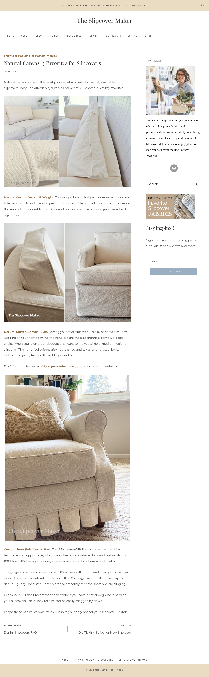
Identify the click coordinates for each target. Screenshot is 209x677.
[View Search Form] (202, 5)
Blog (39, 36)
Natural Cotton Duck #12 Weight (29, 197)
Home (10, 36)
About (25, 36)
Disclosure (105, 660)
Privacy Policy (84, 660)
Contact (133, 36)
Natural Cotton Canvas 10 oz (25, 332)
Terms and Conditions (132, 660)
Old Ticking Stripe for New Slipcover (104, 629)
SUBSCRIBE (173, 271)
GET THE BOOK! (135, 5)
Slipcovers (113, 36)
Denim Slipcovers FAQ (20, 629)
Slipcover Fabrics (44, 56)
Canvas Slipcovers (17, 56)
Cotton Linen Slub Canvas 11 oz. (27, 549)
